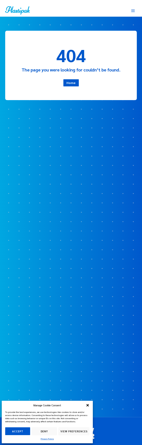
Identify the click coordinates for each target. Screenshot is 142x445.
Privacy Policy (47, 438)
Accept (17, 431)
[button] (87, 405)
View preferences (73, 431)
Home (71, 83)
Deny (44, 431)
